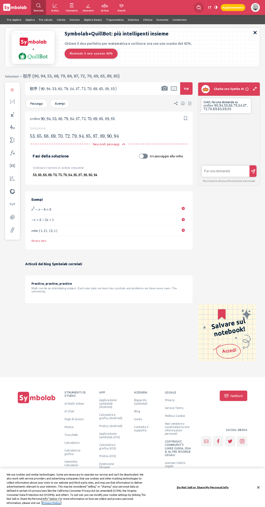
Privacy (170, 400)
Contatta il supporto (141, 428)
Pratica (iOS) (107, 456)
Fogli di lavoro (74, 419)
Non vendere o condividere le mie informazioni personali (177, 428)
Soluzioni (12, 76)
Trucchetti (71, 434)
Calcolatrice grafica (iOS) (107, 446)
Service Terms (174, 408)
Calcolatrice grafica (72, 452)
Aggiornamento (233, 7)
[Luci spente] (215, 7)
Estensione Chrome (106, 465)
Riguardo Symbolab (140, 401)
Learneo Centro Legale (175, 464)
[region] (132, 487)
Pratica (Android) (111, 425)
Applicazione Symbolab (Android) (108, 403)
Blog (137, 411)
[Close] (258, 487)
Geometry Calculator (71, 463)
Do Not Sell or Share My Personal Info (203, 487)
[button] (164, 91)
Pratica (69, 426)
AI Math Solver (74, 403)
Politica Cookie (175, 415)
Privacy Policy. (51, 502)
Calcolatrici (72, 442)
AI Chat (69, 411)
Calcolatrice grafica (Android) (111, 416)
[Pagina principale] (36, 403)
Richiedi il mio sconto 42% (91, 53)
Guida (138, 419)
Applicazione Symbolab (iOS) (109, 435)
